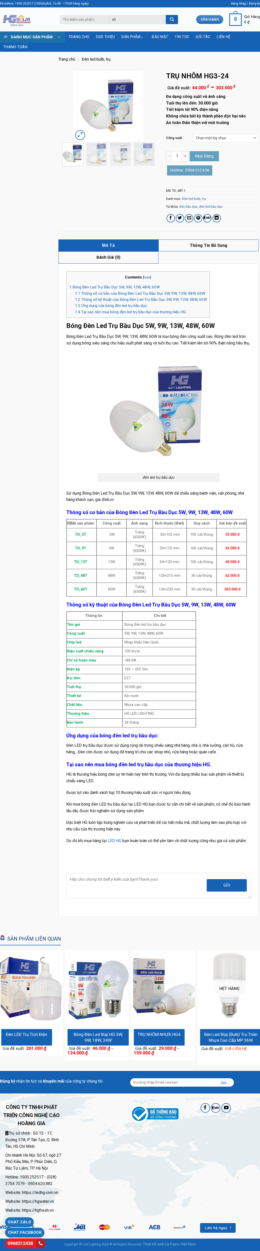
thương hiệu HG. (193, 764)
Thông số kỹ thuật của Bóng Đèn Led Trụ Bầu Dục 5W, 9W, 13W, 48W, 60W (141, 299)
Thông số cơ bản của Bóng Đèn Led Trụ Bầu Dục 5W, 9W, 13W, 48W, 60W (140, 293)
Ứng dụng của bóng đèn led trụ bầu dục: (111, 305)
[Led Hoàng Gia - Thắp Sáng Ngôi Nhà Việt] (16, 19)
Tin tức (182, 37)
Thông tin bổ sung (208, 245)
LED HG (114, 840)
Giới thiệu (105, 37)
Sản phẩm (130, 37)
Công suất (174, 138)
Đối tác (203, 37)
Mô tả (108, 245)
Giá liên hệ (236, 1048)
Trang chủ (78, 37)
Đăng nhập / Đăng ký (245, 3)
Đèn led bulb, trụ (96, 59)
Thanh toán (15, 47)
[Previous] (81, 106)
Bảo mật (160, 37)
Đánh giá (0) (108, 257)
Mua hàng (204, 156)
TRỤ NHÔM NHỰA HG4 (159, 1034)
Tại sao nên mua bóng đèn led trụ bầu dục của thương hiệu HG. (131, 312)
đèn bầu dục (188, 206)
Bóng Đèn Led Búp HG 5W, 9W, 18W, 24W (98, 1037)
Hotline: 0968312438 (189, 170)
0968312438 (20, 1243)
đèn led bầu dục (211, 206)
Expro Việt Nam (183, 1244)
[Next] (135, 106)
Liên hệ (223, 37)
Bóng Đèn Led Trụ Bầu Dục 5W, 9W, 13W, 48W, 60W (114, 287)
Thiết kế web (153, 1244)
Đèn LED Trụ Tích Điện (26, 1034)
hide (147, 277)
